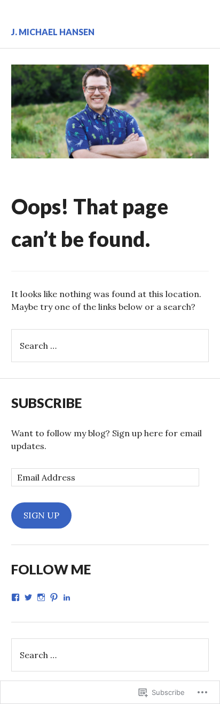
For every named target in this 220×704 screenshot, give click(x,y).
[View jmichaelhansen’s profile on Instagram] (41, 597)
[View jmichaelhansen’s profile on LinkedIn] (66, 597)
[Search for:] (110, 345)
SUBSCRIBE (46, 403)
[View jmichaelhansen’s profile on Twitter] (28, 597)
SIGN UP (41, 515)
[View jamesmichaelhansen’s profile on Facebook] (15, 597)
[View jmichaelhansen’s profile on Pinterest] (54, 597)
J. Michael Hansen (53, 32)
